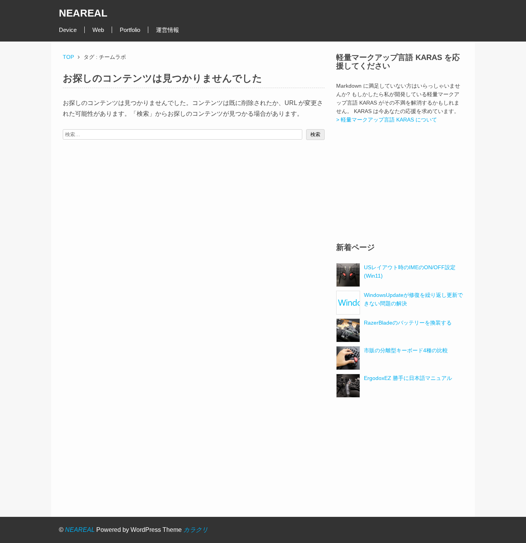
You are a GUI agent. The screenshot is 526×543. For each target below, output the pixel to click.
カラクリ (195, 529)
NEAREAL (83, 13)
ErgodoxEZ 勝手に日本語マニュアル (408, 378)
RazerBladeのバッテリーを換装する (408, 323)
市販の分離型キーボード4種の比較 (406, 350)
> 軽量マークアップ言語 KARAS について (386, 120)
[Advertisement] (399, 183)
